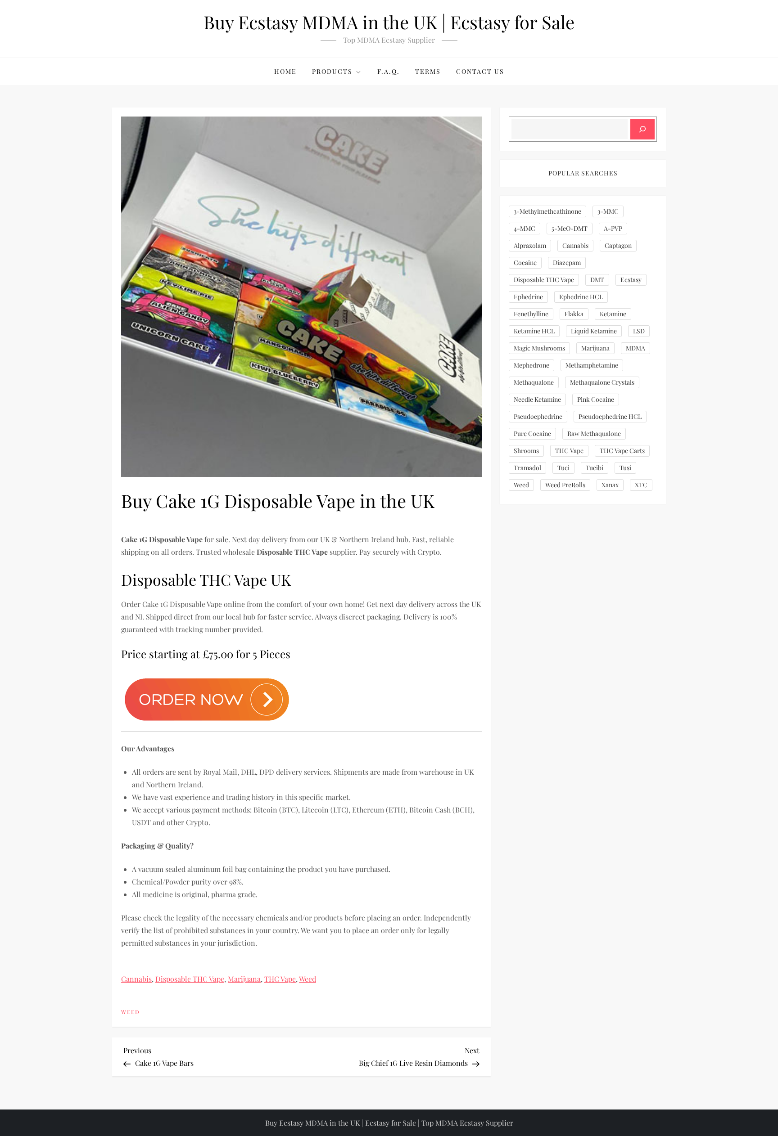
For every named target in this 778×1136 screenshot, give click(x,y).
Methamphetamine (591, 365)
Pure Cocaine (532, 433)
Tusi (625, 467)
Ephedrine (528, 296)
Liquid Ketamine (594, 331)
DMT (597, 279)
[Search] (642, 129)
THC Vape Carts (622, 450)
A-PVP (613, 228)
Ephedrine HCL (581, 296)
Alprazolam (530, 245)
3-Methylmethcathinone (547, 211)
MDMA (635, 348)
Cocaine (525, 262)
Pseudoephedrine (538, 416)
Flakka (574, 314)
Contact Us (480, 71)
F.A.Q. (388, 71)
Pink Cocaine (595, 399)
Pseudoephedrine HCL (610, 416)
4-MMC (524, 228)
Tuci (563, 467)
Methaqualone (534, 382)
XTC (641, 484)
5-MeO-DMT (570, 228)
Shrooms (526, 450)
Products (332, 71)
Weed (307, 978)
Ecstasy (631, 279)
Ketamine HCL (534, 331)
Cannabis (136, 978)
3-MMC (608, 211)
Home (285, 71)
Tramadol (527, 467)
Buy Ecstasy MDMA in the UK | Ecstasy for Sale (389, 22)
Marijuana (244, 978)
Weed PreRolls (565, 484)
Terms (428, 71)
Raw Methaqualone (594, 433)
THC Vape (280, 978)
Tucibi (594, 467)
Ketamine (613, 314)
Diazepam (567, 262)
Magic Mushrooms (539, 348)
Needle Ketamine (537, 399)
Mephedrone (531, 365)
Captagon (618, 245)
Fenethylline (531, 314)
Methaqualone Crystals (602, 382)
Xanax (610, 484)
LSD (639, 331)
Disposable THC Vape (189, 978)
